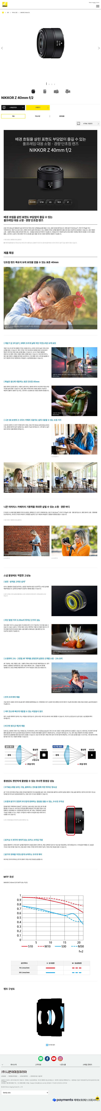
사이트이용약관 (24, 1076)
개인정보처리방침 (12, 1076)
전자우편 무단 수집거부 (36, 1076)
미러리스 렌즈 (14, 12)
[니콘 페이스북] (47, 1058)
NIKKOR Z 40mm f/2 (25, 12)
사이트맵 (3, 1076)
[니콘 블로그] (40, 1058)
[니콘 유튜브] (53, 1058)
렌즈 (8, 12)
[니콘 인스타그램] (60, 1058)
